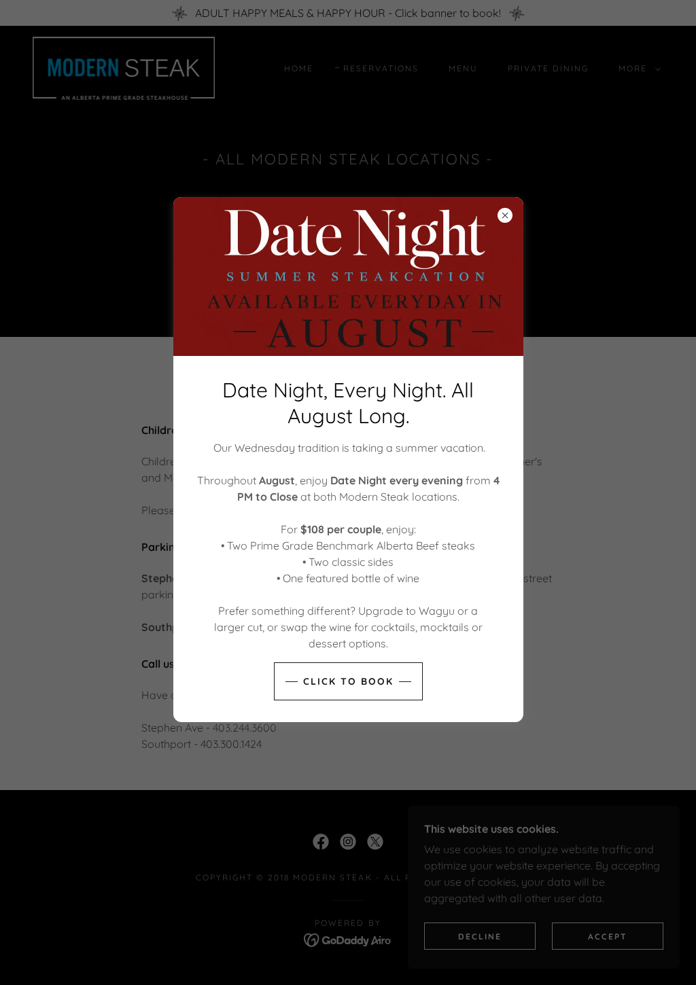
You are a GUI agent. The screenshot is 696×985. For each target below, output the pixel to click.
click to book (348, 681)
